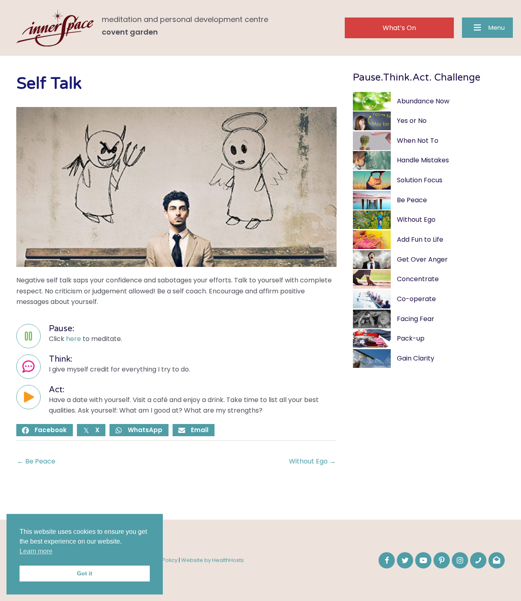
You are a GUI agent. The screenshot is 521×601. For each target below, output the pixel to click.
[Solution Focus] (429, 180)
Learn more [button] (36, 551)
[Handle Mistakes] (429, 160)
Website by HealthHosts (212, 560)
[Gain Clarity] (429, 358)
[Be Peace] (429, 200)
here (73, 338)
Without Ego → (312, 461)
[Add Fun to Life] (429, 239)
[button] (399, 27)
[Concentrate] (429, 279)
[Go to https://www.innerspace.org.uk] (176, 28)
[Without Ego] (429, 219)
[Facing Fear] (429, 319)
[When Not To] (429, 141)
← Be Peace (36, 461)
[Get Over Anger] (429, 259)
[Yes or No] (429, 121)
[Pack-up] (429, 338)
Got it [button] (84, 573)
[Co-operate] (429, 299)
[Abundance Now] (429, 101)
